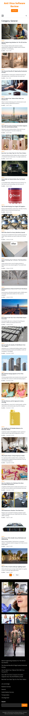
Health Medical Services (8, 692)
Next (17, 575)
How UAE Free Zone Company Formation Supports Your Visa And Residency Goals (14, 126)
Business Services (6, 686)
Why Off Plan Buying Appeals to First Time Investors (12, 374)
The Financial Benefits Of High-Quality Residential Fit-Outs (14, 71)
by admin (3, 50)
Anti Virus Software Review (14, 5)
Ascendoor (11, 713)
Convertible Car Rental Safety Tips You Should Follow (13, 179)
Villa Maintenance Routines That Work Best (13, 510)
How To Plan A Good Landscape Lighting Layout (14, 566)
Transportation (5, 695)
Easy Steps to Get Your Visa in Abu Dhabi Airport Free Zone (14, 318)
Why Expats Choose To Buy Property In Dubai (13, 455)
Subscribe (14, 10)
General (3, 40)
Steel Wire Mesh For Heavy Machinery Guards (13, 232)
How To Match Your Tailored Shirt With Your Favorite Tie (13, 99)
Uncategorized (5, 698)
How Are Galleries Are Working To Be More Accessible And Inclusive (13, 483)
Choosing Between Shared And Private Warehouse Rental (14, 289)
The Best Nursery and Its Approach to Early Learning (13, 401)
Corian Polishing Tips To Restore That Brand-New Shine (14, 260)
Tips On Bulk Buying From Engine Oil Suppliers (13, 206)
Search (3, 701)
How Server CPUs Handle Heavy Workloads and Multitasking (14, 538)
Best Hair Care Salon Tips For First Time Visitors (14, 153)
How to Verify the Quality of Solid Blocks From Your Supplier (13, 345)
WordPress (21, 713)
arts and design (6, 684)
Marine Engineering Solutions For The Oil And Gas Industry (14, 43)
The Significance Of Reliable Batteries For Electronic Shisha (12, 429)
